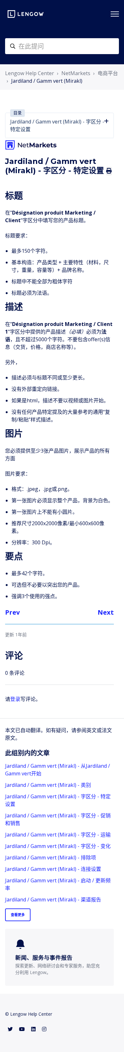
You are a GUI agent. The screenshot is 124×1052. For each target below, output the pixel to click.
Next (106, 612)
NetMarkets (75, 73)
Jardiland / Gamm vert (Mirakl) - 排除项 (50, 857)
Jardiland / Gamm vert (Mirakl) (46, 80)
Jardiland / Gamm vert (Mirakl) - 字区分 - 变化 (58, 846)
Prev (12, 612)
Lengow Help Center (29, 73)
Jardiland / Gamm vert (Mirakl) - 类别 (48, 784)
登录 (15, 699)
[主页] (25, 14)
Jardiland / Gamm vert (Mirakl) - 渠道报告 (53, 899)
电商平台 (108, 73)
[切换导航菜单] (114, 14)
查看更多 (18, 914)
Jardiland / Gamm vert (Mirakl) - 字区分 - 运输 (58, 834)
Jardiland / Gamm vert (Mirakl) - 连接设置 (53, 868)
